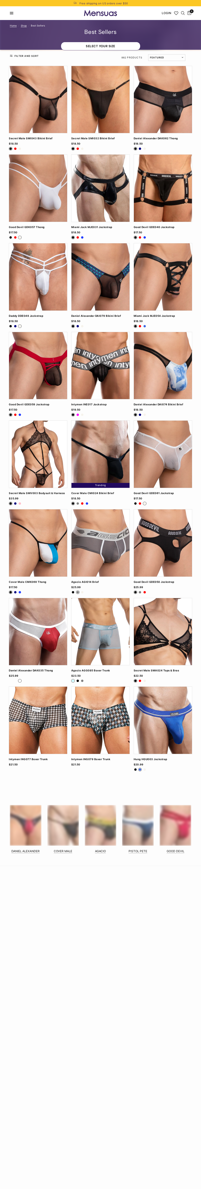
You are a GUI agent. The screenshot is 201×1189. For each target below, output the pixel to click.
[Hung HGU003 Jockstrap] (163, 720)
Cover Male (63, 851)
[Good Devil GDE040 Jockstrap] (163, 188)
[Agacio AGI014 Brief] (100, 543)
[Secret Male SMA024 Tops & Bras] (163, 632)
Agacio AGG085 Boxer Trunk (90, 670)
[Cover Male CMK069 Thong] (38, 543)
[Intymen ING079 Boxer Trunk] (100, 720)
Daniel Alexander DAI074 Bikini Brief (158, 404)
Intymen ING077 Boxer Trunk (28, 759)
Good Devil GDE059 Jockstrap (29, 404)
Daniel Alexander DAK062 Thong (156, 138)
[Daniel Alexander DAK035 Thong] (38, 632)
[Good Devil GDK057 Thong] (38, 188)
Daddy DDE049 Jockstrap (26, 316)
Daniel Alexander (25, 851)
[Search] (183, 13)
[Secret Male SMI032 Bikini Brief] (100, 99)
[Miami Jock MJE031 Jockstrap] (100, 188)
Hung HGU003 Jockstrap (150, 759)
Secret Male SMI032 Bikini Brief (93, 138)
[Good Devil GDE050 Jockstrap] (163, 543)
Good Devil (175, 851)
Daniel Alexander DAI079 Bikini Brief (96, 316)
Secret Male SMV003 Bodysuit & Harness (37, 493)
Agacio (100, 851)
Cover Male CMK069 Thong (27, 582)
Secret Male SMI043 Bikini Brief (31, 138)
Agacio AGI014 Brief (85, 582)
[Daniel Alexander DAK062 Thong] (163, 99)
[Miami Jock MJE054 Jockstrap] (163, 277)
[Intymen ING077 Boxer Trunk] (38, 720)
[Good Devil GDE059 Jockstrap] (38, 365)
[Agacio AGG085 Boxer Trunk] (100, 632)
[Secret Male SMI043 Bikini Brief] (38, 99)
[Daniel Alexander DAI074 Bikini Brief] (163, 365)
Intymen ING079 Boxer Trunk (90, 759)
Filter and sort (27, 55)
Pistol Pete (138, 851)
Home (13, 25)
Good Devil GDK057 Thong (27, 227)
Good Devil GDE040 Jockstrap (154, 227)
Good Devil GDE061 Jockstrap (154, 493)
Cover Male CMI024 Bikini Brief (92, 493)
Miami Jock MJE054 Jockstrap (154, 316)
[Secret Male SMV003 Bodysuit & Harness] (38, 454)
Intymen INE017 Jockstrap (89, 404)
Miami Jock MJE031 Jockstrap (91, 227)
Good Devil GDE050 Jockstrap (154, 582)
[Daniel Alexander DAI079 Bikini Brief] (100, 277)
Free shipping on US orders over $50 (103, 3)
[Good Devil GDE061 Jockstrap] (163, 454)
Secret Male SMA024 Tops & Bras (156, 670)
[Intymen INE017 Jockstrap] (100, 365)
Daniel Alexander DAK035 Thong (31, 670)
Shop (24, 25)
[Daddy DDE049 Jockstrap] (38, 277)
